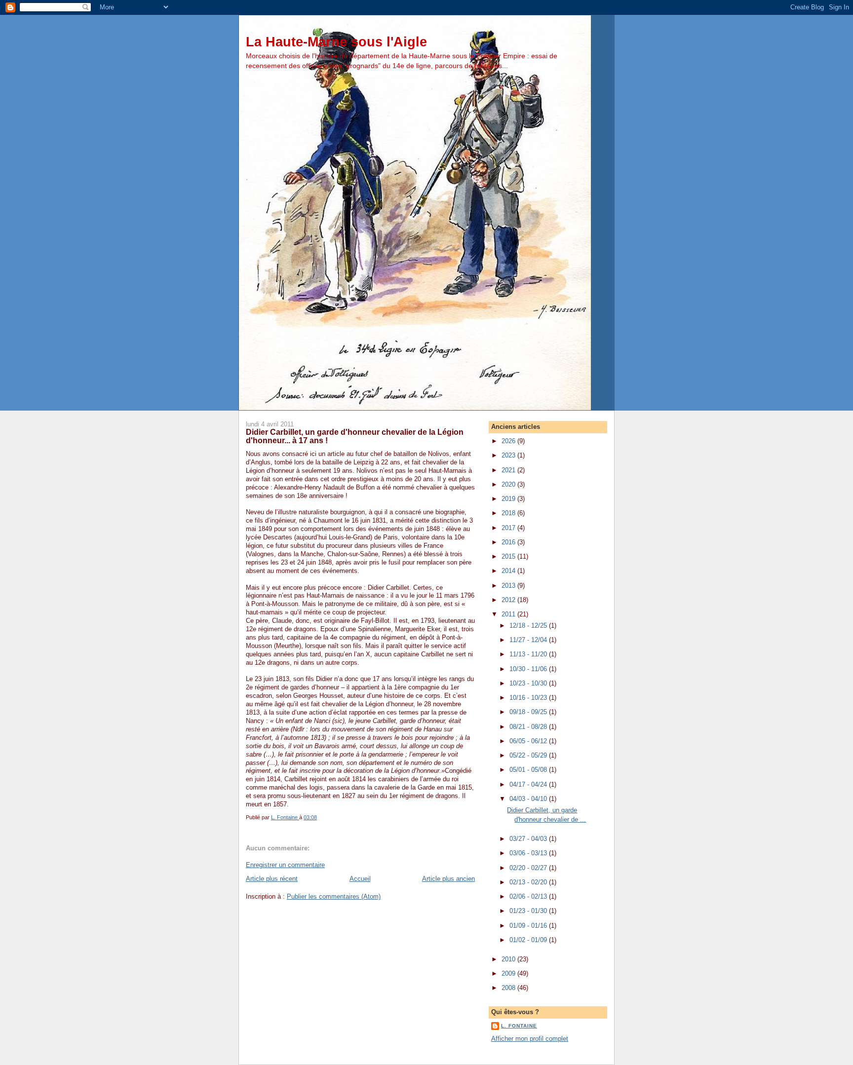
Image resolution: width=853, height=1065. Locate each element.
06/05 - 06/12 (529, 741)
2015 (509, 556)
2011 (509, 614)
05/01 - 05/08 (529, 769)
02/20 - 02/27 (529, 868)
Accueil (360, 878)
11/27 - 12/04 (529, 640)
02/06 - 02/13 (529, 896)
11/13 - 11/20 (529, 654)
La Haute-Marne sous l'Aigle (336, 41)
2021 (509, 470)
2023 (509, 455)
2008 (509, 987)
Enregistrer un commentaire (285, 865)
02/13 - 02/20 (529, 882)
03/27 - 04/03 (529, 838)
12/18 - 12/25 (529, 625)
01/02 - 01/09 (529, 940)
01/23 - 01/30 (529, 910)
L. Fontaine (519, 1025)
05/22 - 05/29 (529, 755)
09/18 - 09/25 (529, 712)
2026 (509, 441)
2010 (509, 959)
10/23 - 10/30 (529, 683)
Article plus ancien (448, 878)
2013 (509, 585)
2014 (509, 570)
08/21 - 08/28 (529, 726)
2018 (509, 513)
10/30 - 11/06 (529, 669)
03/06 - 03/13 (529, 853)
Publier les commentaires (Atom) (334, 896)
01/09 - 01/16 (529, 925)
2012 (509, 600)
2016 (509, 542)
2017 (509, 528)
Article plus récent (272, 878)
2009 (509, 973)
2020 (509, 484)
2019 (509, 498)
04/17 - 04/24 (529, 784)
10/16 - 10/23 (529, 697)
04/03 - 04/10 (529, 798)
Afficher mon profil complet (529, 1038)
